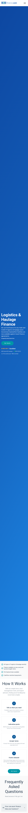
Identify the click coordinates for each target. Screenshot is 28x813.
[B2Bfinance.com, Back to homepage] (9, 3)
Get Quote (7, 343)
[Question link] (3, 807)
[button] (14, 807)
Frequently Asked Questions (7, 338)
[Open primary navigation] (25, 3)
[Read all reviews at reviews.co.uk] (17, 351)
